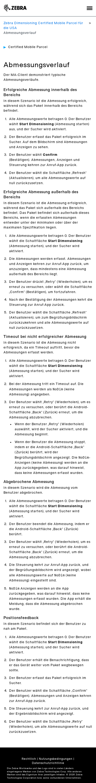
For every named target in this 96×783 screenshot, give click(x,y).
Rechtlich (29, 758)
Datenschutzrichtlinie (48, 763)
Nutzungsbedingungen (55, 758)
